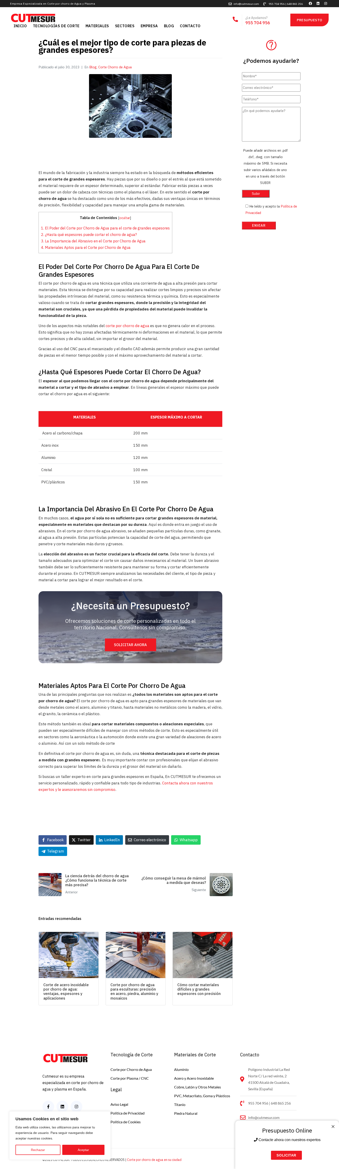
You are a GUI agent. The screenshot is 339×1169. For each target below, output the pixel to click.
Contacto (190, 26)
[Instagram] (325, 3)
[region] (60, 1135)
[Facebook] (310, 3)
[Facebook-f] (48, 1106)
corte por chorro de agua (127, 325)
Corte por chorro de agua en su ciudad (154, 1160)
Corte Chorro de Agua (115, 67)
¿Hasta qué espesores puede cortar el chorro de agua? (89, 234)
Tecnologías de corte (56, 26)
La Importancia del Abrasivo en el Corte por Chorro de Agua (93, 240)
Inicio (20, 26)
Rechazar (38, 1150)
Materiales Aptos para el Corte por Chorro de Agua (86, 247)
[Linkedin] (318, 3)
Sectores (125, 26)
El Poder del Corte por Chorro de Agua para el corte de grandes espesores (105, 228)
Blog (169, 26)
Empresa (149, 26)
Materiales (97, 26)
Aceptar (83, 1150)
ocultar (124, 218)
